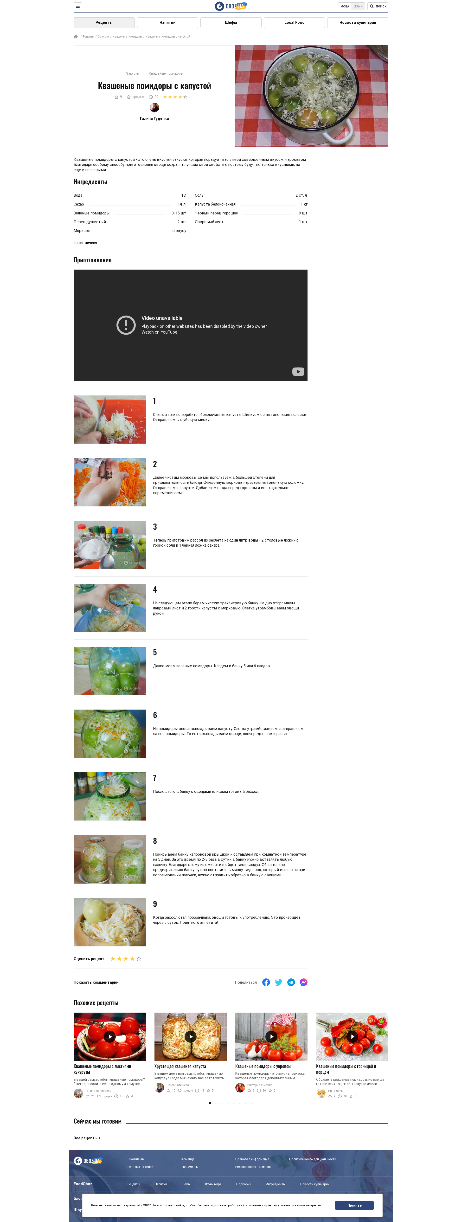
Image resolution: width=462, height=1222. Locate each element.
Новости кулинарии (358, 22)
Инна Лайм (335, 1091)
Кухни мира (213, 1184)
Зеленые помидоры (92, 213)
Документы (190, 1167)
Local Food (294, 22)
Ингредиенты (276, 1184)
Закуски (103, 36)
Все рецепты (85, 1138)
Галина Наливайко (98, 1091)
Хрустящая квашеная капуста (180, 1066)
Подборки (243, 1184)
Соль (199, 195)
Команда (187, 1159)
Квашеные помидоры (127, 36)
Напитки (167, 22)
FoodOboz (83, 1184)
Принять (354, 1205)
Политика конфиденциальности (312, 1159)
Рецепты (104, 22)
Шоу (78, 1210)
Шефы (231, 22)
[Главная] (75, 36)
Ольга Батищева (178, 1085)
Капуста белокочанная (215, 204)
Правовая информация (252, 1159)
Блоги (79, 1198)
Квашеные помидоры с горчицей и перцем (346, 1069)
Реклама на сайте (140, 1167)
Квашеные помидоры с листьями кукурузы (102, 1069)
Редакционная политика (253, 1167)
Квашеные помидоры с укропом (263, 1066)
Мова (344, 6)
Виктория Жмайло (259, 1085)
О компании (136, 1159)
